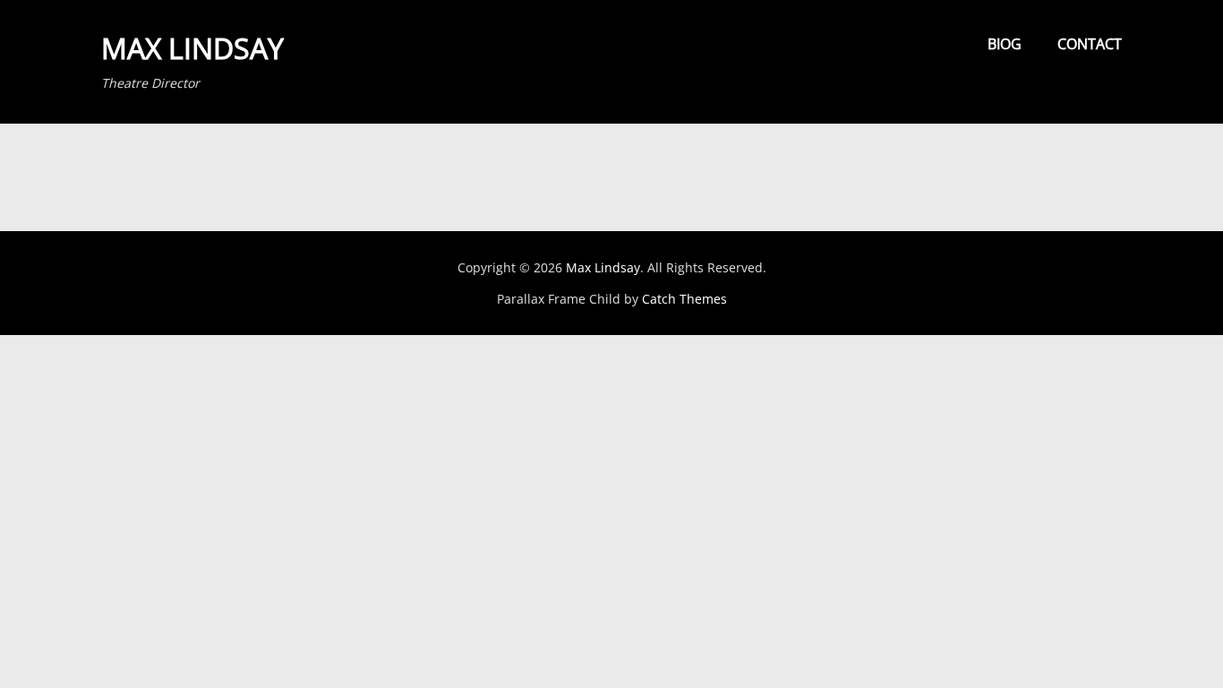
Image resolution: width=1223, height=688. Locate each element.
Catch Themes (684, 298)
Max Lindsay (192, 48)
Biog (1005, 44)
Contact (1089, 44)
